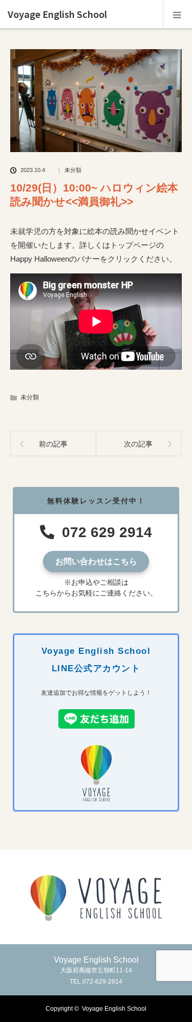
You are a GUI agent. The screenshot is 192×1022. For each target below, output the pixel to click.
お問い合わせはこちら (96, 561)
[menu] (177, 14)
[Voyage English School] (96, 921)
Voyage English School (57, 14)
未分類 (73, 170)
